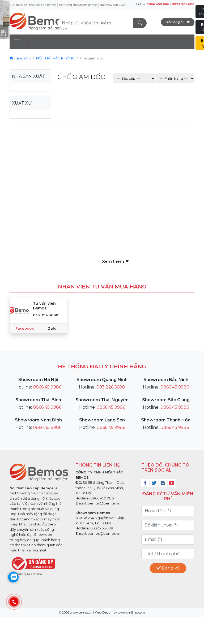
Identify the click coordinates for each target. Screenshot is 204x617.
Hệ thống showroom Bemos (78, 5)
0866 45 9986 (47, 387)
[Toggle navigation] (17, 42)
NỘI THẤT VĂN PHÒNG (55, 58)
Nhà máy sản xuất (112, 5)
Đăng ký (170, 568)
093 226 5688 (110, 387)
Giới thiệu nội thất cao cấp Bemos (33, 5)
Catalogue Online (27, 574)
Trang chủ (22, 58)
